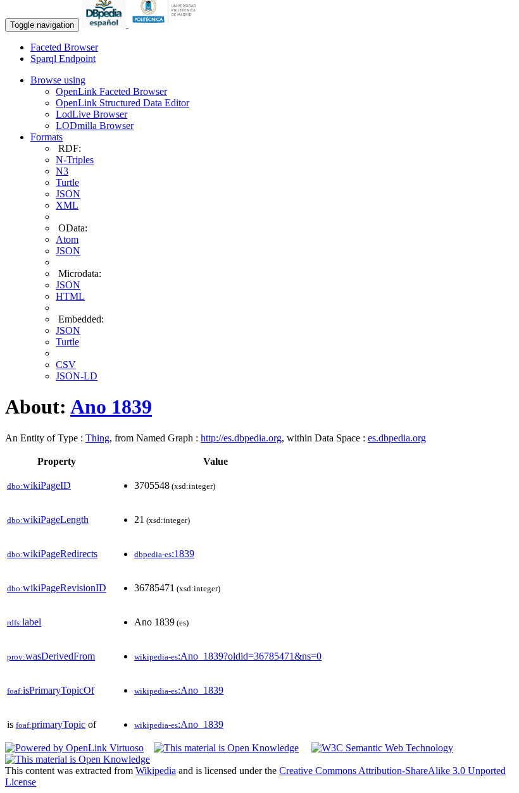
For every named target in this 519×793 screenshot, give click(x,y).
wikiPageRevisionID (56, 587)
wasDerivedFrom (51, 656)
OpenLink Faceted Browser (111, 91)
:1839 (164, 553)
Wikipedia (155, 770)
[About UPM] (166, 24)
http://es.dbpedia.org (241, 438)
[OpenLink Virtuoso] (74, 747)
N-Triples (75, 159)
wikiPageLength (48, 519)
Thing (97, 438)
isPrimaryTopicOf (50, 690)
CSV (66, 364)
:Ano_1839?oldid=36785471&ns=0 (228, 656)
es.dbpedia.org (397, 438)
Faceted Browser (64, 47)
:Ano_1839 (178, 690)
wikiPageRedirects (52, 553)
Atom (67, 239)
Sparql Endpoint (63, 58)
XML (67, 205)
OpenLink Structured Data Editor (122, 102)
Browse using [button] (57, 80)
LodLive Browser (91, 114)
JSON (68, 193)
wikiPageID (39, 485)
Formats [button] (46, 137)
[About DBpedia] (105, 24)
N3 (62, 171)
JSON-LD (76, 376)
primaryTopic (50, 724)
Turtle (67, 182)
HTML (70, 296)
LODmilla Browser (95, 125)
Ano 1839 (111, 406)
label (24, 622)
